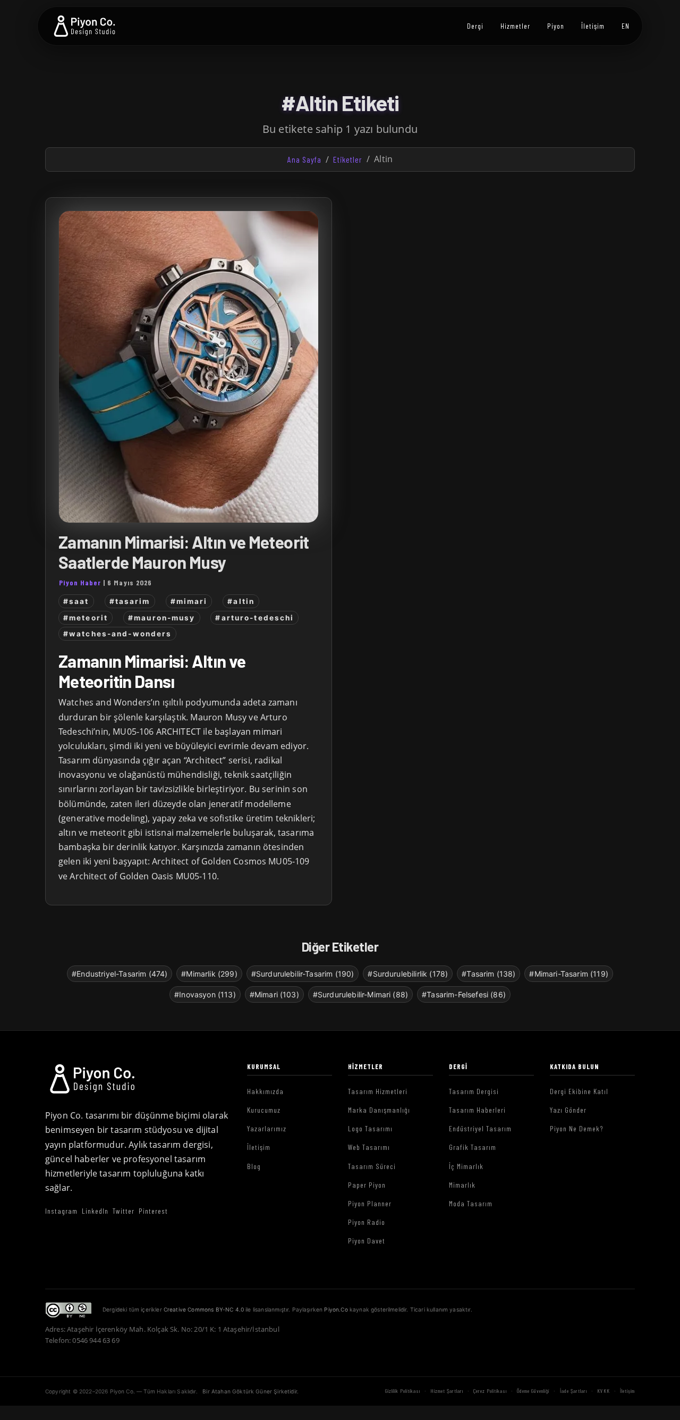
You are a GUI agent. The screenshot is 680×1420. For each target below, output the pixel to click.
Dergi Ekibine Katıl (579, 1091)
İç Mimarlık (466, 1166)
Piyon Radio (366, 1221)
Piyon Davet (366, 1240)
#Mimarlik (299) (209, 973)
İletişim (593, 25)
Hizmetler (515, 25)
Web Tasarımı (369, 1147)
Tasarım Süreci (372, 1166)
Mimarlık (462, 1184)
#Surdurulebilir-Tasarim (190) (302, 973)
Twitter (123, 1210)
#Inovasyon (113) (205, 994)
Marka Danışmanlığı (379, 1109)
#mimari (189, 601)
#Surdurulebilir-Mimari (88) (360, 994)
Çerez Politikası (490, 1391)
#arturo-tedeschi (254, 618)
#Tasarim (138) (488, 973)
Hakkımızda (265, 1091)
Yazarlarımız (266, 1128)
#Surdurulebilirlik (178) (408, 973)
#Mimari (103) (274, 994)
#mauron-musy (161, 618)
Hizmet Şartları (446, 1391)
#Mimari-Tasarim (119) (568, 973)
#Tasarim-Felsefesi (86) (464, 994)
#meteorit (85, 618)
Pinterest (153, 1210)
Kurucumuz (263, 1109)
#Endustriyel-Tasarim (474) (119, 973)
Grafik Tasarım (472, 1147)
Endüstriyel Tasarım (480, 1128)
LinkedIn (95, 1210)
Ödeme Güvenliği (533, 1391)
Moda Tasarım (470, 1203)
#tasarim (129, 601)
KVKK (603, 1391)
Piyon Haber (80, 582)
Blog (254, 1166)
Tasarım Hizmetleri (377, 1091)
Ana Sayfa (304, 159)
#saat (76, 601)
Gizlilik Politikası (402, 1391)
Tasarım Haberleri (477, 1109)
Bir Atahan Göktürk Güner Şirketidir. (250, 1391)
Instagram (61, 1210)
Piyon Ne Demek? (577, 1128)
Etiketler (347, 159)
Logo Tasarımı (370, 1128)
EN (626, 25)
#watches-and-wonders (117, 633)
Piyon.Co (335, 1309)
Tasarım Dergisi (474, 1091)
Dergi (475, 25)
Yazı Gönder (568, 1109)
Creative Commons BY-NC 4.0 (204, 1309)
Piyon (555, 25)
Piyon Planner (370, 1203)
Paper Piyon (367, 1184)
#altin (240, 601)
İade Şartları (573, 1391)
